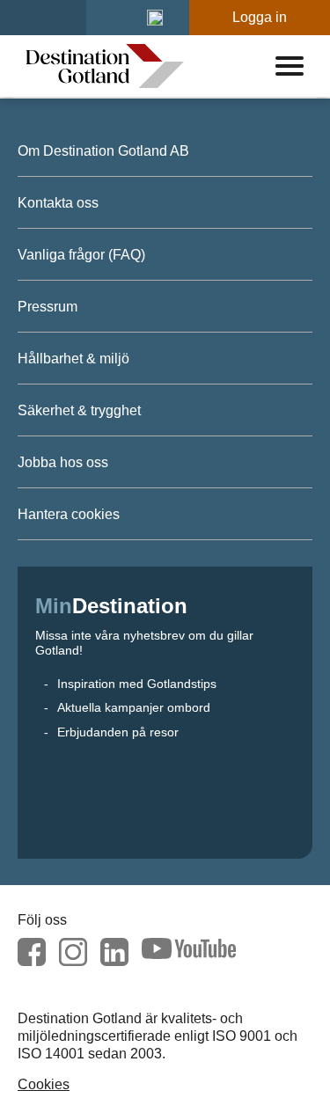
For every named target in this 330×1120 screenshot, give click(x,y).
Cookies (44, 1084)
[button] (155, 17)
